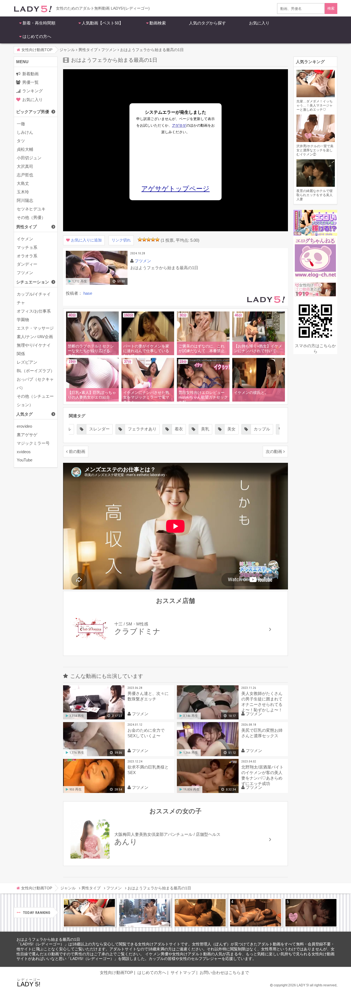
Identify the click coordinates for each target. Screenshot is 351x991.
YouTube (24, 460)
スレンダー (99, 429)
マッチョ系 (27, 247)
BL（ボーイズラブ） (36, 370)
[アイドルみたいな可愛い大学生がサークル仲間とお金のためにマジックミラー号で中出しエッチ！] (144, 912)
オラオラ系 (27, 256)
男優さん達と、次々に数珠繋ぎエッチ (148, 696)
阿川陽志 (25, 200)
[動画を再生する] (97, 283)
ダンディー (27, 264)
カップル (262, 429)
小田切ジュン (29, 157)
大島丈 (23, 183)
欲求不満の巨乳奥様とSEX (148, 770)
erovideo (24, 426)
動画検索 (157, 23)
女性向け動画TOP (116, 972)
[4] (153, 239)
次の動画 (274, 451)
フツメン (25, 272)
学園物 (23, 319)
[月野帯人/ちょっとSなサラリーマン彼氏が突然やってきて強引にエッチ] (200, 912)
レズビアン (27, 362)
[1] (140, 239)
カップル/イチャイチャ (34, 298)
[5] (157, 239)
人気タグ (24, 414)
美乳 (205, 429)
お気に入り (259, 23)
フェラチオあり (142, 429)
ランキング (32, 90)
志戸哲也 (25, 174)
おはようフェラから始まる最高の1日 (48, 939)
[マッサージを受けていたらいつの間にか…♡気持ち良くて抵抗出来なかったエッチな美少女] (255, 912)
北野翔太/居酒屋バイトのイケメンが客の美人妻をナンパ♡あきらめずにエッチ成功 (262, 775)
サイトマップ (183, 972)
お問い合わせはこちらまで (224, 972)
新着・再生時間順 (38, 23)
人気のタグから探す (207, 23)
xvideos (24, 451)
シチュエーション (32, 282)
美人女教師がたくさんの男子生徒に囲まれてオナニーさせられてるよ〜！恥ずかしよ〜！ (261, 701)
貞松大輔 (25, 149)
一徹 (21, 123)
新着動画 (30, 73)
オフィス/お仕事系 (34, 311)
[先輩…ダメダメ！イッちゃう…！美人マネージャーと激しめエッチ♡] (89, 912)
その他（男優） (31, 217)
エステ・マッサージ (35, 328)
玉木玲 (23, 192)
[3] (148, 239)
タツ (21, 140)
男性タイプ (26, 226)
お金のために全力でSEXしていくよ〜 (146, 733)
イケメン (25, 238)
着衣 (179, 429)
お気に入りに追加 (86, 240)
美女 (231, 429)
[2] (144, 239)
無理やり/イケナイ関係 (34, 349)
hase (87, 293)
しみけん (25, 132)
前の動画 (77, 451)
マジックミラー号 (33, 443)
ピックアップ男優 (32, 111)
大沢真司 (25, 166)
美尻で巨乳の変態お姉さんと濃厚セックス (261, 733)
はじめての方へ (36, 36)
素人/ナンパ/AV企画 (35, 336)
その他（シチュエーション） (35, 400)
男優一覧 (30, 82)
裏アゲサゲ (27, 434)
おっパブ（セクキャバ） (35, 383)
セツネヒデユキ (31, 209)
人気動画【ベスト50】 (102, 23)
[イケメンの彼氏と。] (259, 400)
